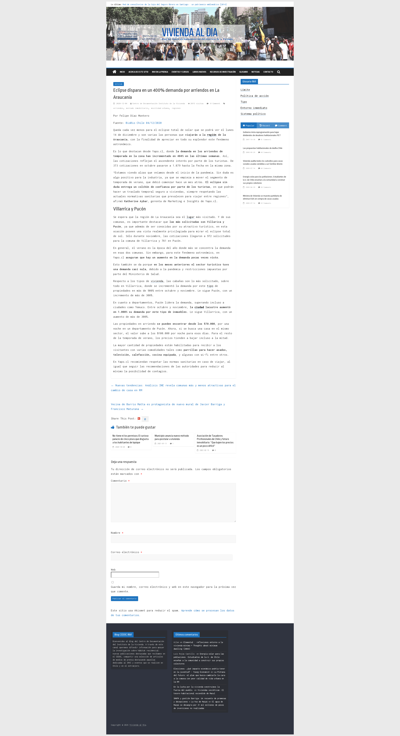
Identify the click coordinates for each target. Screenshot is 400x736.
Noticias (256, 72)
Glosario (243, 72)
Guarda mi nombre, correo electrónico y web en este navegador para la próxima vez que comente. (173, 589)
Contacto (268, 72)
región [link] (211, 134)
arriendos (118, 108)
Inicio (122, 72)
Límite (245, 89)
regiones (176, 108)
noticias (118, 84)
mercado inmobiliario (137, 108)
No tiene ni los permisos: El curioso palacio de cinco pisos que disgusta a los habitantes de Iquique (130, 439)
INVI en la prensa (160, 72)
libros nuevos (199, 72)
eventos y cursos (180, 72)
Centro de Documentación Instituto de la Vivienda (158, 103)
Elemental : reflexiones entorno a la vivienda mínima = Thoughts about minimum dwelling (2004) (198, 645)
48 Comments (266, 152)
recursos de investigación (223, 72)
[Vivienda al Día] (114, 72)
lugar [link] (191, 217)
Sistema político (253, 113)
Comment (282, 125)
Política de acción (255, 95)
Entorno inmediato (254, 107)
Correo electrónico (126, 552)
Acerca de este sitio (138, 72)
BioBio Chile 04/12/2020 (144, 122)
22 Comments (266, 203)
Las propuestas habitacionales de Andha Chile (262, 148)
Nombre (117, 532)
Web (113, 569)
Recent (266, 125)
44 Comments (266, 168)
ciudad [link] (199, 307)
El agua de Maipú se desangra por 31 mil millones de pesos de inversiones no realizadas (199, 705)
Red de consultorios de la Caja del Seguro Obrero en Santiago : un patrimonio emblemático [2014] (175, 4)
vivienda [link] (157, 281)
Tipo (244, 101)
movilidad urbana (160, 108)
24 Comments (266, 187)
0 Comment (214, 103)
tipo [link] (210, 285)
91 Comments (266, 139)
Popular (250, 125)
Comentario (120, 480)
